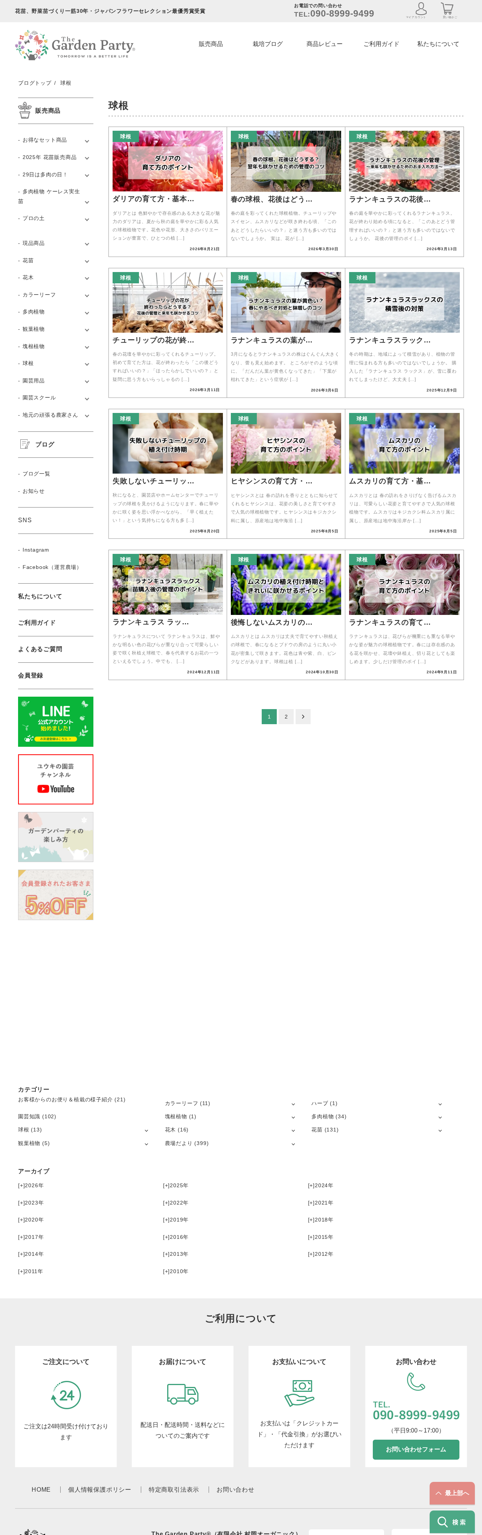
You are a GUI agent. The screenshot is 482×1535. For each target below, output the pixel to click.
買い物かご (450, 17)
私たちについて (438, 44)
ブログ (44, 444)
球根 (28, 363)
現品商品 (34, 243)
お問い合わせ (236, 1489)
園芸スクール (39, 397)
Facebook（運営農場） (52, 567)
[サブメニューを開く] (293, 1103)
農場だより (179, 1143)
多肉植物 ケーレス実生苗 (49, 196)
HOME (41, 1489)
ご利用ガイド (381, 44)
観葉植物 (34, 329)
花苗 (28, 260)
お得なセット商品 (45, 140)
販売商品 (211, 44)
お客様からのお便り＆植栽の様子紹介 (65, 1099)
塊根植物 (34, 346)
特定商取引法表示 (174, 1489)
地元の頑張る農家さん (50, 415)
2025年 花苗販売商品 (50, 157)
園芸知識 (29, 1116)
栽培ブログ (268, 44)
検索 (459, 1521)
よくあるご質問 (40, 649)
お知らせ (34, 491)
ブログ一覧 (36, 474)
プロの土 (34, 218)
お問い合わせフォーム (416, 1449)
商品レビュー (325, 44)
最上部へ (457, 1493)
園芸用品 (34, 381)
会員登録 (30, 675)
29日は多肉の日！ (45, 174)
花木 (28, 277)
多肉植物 (34, 312)
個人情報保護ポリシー (99, 1489)
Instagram (36, 550)
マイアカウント (416, 17)
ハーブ (319, 1103)
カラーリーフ (39, 295)
